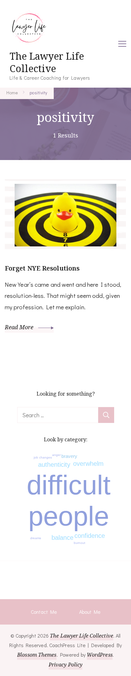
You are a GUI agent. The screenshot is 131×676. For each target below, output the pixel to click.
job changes (43, 457)
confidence (89, 535)
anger (56, 455)
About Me (89, 611)
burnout (79, 543)
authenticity (54, 464)
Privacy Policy (65, 664)
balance (62, 537)
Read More (20, 327)
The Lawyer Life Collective (47, 62)
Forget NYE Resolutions (42, 268)
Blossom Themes (36, 654)
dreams (35, 538)
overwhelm (88, 463)
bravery (69, 456)
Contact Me (44, 611)
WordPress (100, 654)
